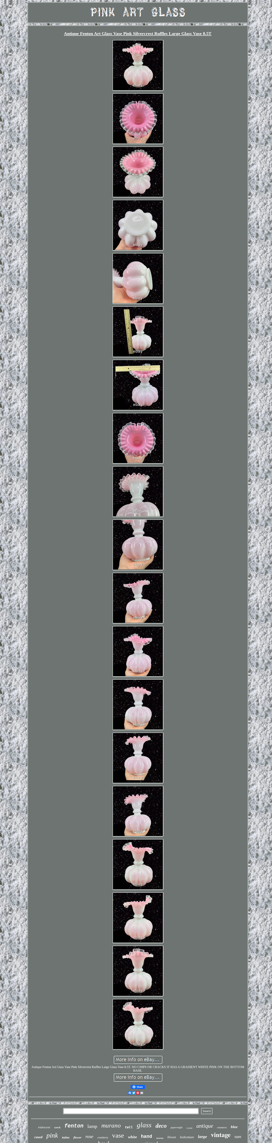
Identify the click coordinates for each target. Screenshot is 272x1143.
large (202, 1136)
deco (161, 1125)
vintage (221, 1134)
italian (65, 1137)
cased (38, 1137)
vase (118, 1135)
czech (57, 1127)
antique (204, 1126)
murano (111, 1125)
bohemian (187, 1137)
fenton (73, 1126)
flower (77, 1137)
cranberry (102, 1137)
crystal (189, 1128)
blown (171, 1137)
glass (144, 1125)
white (132, 1137)
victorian (159, 1138)
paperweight (176, 1127)
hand (146, 1136)
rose (89, 1136)
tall (129, 1127)
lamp (92, 1126)
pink (52, 1135)
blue (234, 1127)
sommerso (222, 1127)
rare (238, 1136)
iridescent (44, 1127)
